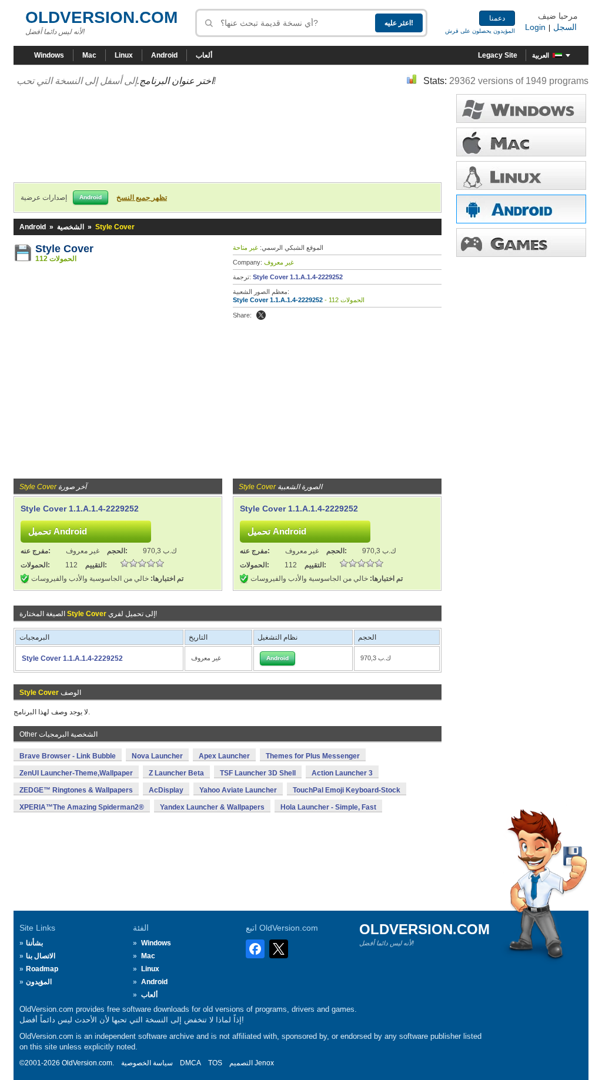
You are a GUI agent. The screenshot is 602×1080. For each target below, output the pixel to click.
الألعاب (521, 242)
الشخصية (70, 227)
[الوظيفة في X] (261, 315)
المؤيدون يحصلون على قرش (480, 31)
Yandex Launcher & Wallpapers (212, 807)
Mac (89, 55)
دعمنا (497, 18)
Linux (124, 55)
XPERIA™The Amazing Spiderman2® (81, 807)
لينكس (521, 175)
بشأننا (34, 943)
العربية (540, 55)
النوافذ (521, 108)
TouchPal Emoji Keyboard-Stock (346, 790)
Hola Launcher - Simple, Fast (328, 807)
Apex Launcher (224, 756)
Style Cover (64, 249)
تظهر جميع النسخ (141, 197)
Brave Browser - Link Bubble (67, 756)
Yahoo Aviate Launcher (238, 790)
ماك (521, 142)
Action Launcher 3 (342, 773)
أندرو (521, 209)
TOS (215, 1063)
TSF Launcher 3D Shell (258, 773)
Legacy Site (497, 55)
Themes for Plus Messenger (313, 756)
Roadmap (42, 969)
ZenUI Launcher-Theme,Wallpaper (76, 773)
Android (164, 55)
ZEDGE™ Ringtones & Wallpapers (76, 790)
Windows (49, 55)
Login (535, 27)
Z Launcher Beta (176, 773)
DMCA (190, 1063)
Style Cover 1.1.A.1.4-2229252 (298, 276)
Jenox (264, 1063)
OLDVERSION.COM (101, 17)
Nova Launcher (157, 756)
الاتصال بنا (40, 956)
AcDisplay (166, 790)
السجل (565, 27)
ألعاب (204, 55)
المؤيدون (39, 982)
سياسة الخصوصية (147, 1063)
